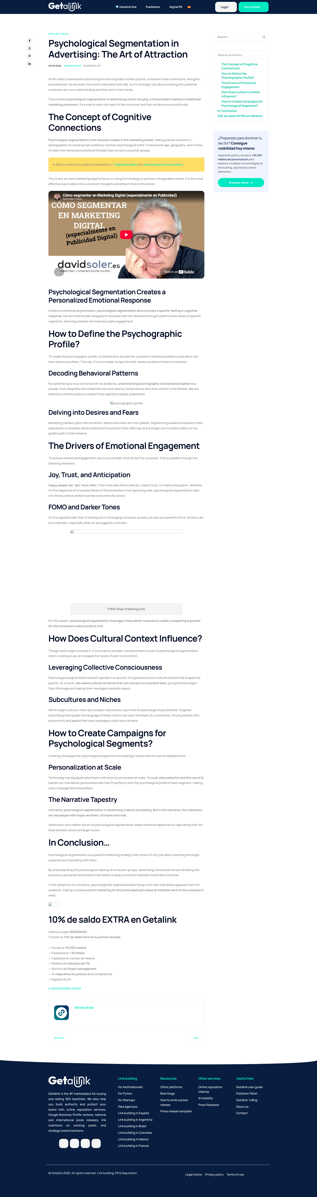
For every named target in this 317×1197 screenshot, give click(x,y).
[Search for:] (241, 37)
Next (196, 1038)
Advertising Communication (163, 164)
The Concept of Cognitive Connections (239, 66)
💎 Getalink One (125, 7)
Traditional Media (125, 164)
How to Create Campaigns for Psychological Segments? (242, 103)
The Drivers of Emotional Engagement (238, 85)
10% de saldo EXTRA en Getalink (240, 116)
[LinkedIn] (85, 1143)
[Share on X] (29, 48)
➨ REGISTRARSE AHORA (64, 988)
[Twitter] (63, 1143)
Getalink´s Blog (58, 33)
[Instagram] (74, 1143)
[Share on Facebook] (29, 41)
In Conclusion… (228, 111)
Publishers (153, 7)
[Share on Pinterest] (29, 56)
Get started (252, 7)
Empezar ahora (239, 182)
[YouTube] (96, 1143)
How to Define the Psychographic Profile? (237, 76)
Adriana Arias (72, 65)
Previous (59, 1038)
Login (224, 7)
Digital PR (175, 7)
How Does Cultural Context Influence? (240, 94)
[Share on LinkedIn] (29, 64)
